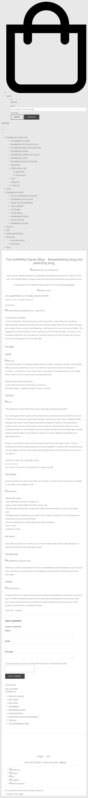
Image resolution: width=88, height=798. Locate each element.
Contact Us (15, 185)
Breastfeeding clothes (17, 710)
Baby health (13, 700)
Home (8, 189)
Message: (9, 652)
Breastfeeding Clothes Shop (17, 137)
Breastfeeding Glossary (20, 223)
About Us (10, 227)
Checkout (31, 117)
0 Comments (9, 305)
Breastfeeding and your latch (22, 199)
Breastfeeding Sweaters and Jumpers (25, 154)
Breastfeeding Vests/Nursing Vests (24, 161)
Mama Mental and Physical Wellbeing (23, 717)
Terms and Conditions (33, 762)
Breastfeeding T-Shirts (19, 158)
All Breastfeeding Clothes (20, 141)
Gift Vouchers (20, 175)
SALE (13, 179)
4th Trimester (16, 209)
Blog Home (10, 237)
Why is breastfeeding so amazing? (24, 196)
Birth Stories (13, 703)
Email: (7, 641)
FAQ (8, 230)
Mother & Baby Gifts (18, 168)
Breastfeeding (14, 706)
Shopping (18, 610)
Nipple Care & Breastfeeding (22, 203)
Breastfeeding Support (15, 192)
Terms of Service (57, 663)
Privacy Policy (44, 663)
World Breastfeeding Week (19, 724)
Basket (17, 117)
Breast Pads (15, 165)
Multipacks (15, 182)
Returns (63, 762)
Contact (40, 756)
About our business (16, 696)
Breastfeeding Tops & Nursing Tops (24, 144)
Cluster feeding (17, 213)
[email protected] (68, 285)
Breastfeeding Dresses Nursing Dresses (26, 148)
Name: (8, 631)
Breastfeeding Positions (20, 216)
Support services (17, 220)
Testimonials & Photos (14, 233)
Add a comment (11, 689)
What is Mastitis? (17, 206)
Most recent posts (18, 240)
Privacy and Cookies (51, 762)
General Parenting (16, 713)
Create (20, 794)
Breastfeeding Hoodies (19, 151)
